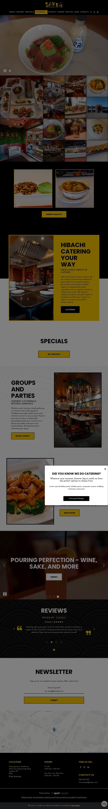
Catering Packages (76, 498)
